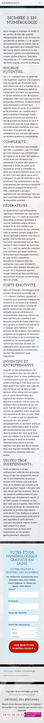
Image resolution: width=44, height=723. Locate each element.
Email (12, 589)
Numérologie (10, 3)
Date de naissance (19, 624)
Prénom (13, 601)
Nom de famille (18, 612)
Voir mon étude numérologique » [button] (23, 647)
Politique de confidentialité (22, 694)
